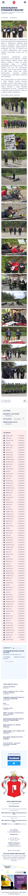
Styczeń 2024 (9, 509)
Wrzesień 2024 (9, 490)
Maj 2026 (8, 442)
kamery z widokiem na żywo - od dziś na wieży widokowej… (13, 692)
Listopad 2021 (9, 570)
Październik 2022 (10, 544)
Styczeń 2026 (9, 452)
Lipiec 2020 (8, 608)
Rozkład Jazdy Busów (9, 686)
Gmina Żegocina (6, 892)
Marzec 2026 (9, 447)
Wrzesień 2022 (9, 547)
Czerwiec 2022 (9, 554)
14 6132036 (15, 830)
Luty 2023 (8, 535)
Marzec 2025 (9, 476)
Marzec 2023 (9, 533)
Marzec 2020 (9, 618)
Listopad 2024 (9, 485)
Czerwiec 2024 (9, 497)
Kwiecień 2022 (9, 559)
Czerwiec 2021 (9, 582)
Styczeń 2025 (9, 480)
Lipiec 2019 (8, 637)
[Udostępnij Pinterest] (9, 401)
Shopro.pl (17, 894)
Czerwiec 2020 (9, 611)
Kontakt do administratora (14, 843)
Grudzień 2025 (9, 454)
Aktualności (14, 17)
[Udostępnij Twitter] (5, 401)
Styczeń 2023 (9, 537)
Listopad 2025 (9, 457)
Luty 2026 (8, 450)
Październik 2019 (10, 630)
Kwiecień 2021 (9, 587)
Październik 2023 (10, 516)
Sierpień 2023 (9, 521)
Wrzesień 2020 (9, 604)
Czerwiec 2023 (9, 525)
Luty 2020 (8, 620)
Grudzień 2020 (9, 596)
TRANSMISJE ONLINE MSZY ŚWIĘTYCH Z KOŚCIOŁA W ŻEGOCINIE (13, 698)
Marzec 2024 (9, 504)
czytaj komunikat (9, 661)
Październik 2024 (10, 487)
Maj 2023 (8, 528)
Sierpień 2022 (9, 549)
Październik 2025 (10, 459)
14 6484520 (15, 829)
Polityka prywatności (14, 844)
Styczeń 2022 (9, 566)
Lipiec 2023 (8, 523)
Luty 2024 (8, 506)
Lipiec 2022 (8, 551)
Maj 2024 (8, 499)
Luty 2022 (8, 563)
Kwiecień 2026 (9, 445)
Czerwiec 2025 (9, 468)
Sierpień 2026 (9, 435)
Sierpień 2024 (9, 492)
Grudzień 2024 (9, 483)
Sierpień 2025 (9, 464)
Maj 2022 (8, 556)
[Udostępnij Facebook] (2, 401)
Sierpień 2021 (9, 578)
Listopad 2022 (9, 542)
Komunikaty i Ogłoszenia (11, 414)
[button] (7, 648)
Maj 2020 (8, 613)
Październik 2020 (10, 601)
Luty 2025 (8, 478)
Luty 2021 (8, 592)
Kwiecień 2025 (9, 473)
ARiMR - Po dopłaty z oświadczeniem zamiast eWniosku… (13, 713)
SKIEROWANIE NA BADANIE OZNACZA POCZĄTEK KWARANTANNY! (13, 719)
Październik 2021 (10, 573)
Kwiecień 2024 (9, 502)
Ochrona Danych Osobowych (14, 846)
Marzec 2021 (9, 589)
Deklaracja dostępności (14, 842)
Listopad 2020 (9, 599)
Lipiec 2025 (8, 466)
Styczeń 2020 (9, 623)
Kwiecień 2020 (9, 615)
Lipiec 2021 (8, 580)
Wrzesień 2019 (9, 632)
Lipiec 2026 (8, 438)
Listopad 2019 (9, 627)
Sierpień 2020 (9, 606)
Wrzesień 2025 (9, 461)
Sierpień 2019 (9, 634)
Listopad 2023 (9, 514)
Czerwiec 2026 (9, 440)
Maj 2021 (8, 585)
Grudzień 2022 (9, 540)
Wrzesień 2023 (9, 518)
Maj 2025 (8, 471)
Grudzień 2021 (9, 568)
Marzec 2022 (9, 561)
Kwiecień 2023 (9, 530)
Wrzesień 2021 (9, 575)
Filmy (4, 703)
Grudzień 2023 (9, 511)
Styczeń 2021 (9, 594)
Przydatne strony (8, 708)
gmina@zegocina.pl (16, 832)
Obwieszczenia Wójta (10, 423)
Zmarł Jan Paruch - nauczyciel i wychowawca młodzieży (11, 743)
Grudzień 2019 (9, 625)
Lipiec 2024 (8, 495)
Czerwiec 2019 (9, 639)
